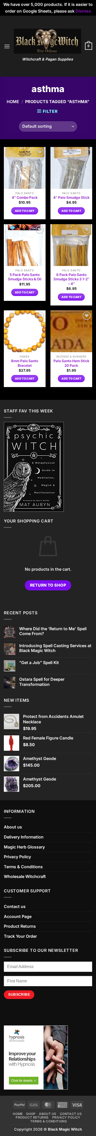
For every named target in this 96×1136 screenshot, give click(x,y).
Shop (30, 1114)
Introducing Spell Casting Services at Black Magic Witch (55, 648)
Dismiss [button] (83, 11)
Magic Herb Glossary (24, 846)
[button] (7, 46)
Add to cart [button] (25, 211)
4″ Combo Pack (25, 197)
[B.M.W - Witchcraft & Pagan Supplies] (47, 41)
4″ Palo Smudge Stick (71, 197)
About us (13, 826)
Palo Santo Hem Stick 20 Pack (71, 363)
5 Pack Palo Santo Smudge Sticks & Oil (24, 277)
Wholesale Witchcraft (25, 876)
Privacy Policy (17, 856)
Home (13, 101)
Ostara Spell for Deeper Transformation (42, 682)
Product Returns (20, 926)
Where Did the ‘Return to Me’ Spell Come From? (53, 631)
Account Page (17, 916)
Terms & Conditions (23, 866)
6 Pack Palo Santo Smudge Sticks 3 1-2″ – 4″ (71, 279)
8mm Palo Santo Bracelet (24, 363)
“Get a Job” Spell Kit (39, 662)
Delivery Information (24, 836)
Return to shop (48, 585)
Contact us (15, 906)
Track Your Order (20, 936)
